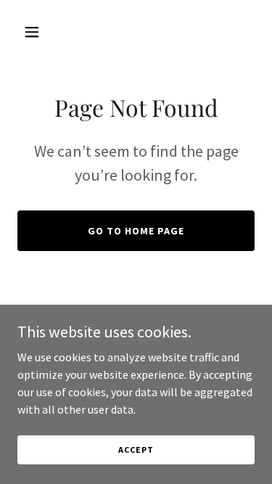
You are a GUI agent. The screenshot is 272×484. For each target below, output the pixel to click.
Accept (135, 449)
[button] (35, 31)
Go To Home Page (136, 230)
